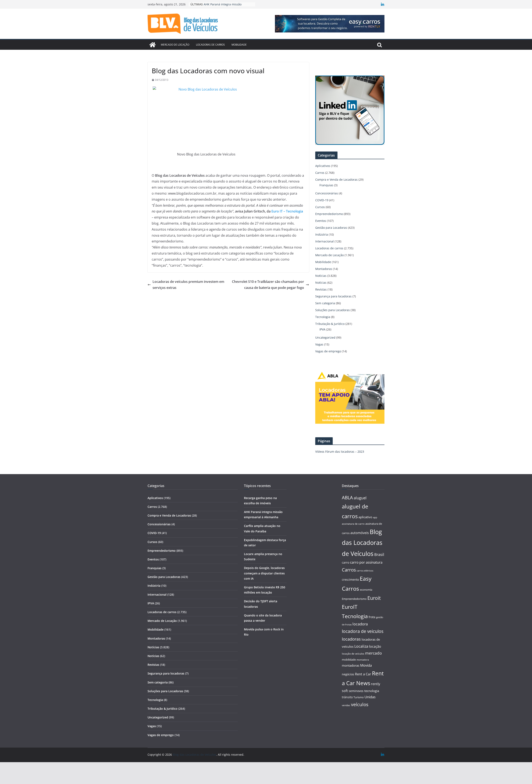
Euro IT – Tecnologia (287, 211)
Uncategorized (325, 337)
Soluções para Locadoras (332, 310)
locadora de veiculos (362, 631)
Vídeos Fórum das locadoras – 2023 (339, 452)
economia (366, 589)
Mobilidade (239, 44)
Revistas (321, 289)
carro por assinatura (366, 562)
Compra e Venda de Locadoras (336, 179)
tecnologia (371, 691)
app (375, 517)
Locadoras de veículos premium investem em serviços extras (188, 284)
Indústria (321, 234)
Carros (319, 173)
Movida (366, 665)
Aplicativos (322, 166)
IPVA (322, 329)
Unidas (370, 697)
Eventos (320, 221)
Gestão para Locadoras (331, 228)
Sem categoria (325, 303)
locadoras (351, 639)
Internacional (324, 241)
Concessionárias (326, 193)
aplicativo (365, 517)
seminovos (356, 691)
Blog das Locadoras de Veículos (362, 543)
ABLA (347, 498)
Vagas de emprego (328, 351)
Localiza (361, 646)
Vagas (319, 344)
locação (375, 646)
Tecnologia (322, 317)
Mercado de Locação (175, 44)
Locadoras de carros (210, 44)
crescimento (350, 579)
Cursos (320, 207)
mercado (373, 653)
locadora (360, 623)
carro (345, 562)
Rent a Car (363, 674)
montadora (363, 659)
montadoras (350, 665)
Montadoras (323, 269)
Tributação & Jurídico (330, 324)
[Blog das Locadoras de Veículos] (153, 45)
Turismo (358, 697)
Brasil (379, 554)
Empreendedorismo (329, 214)
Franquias (326, 185)
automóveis (359, 533)
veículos (359, 704)
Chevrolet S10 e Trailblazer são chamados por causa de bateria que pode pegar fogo (268, 284)
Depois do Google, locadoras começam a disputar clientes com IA (264, 573)
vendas (346, 705)
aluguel (360, 497)
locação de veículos (353, 653)
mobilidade (349, 659)
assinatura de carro (353, 524)
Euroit (374, 598)
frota (372, 617)
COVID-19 (321, 200)
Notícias (320, 276)
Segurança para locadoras (333, 296)
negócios (348, 674)
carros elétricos (365, 570)
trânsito (347, 697)
